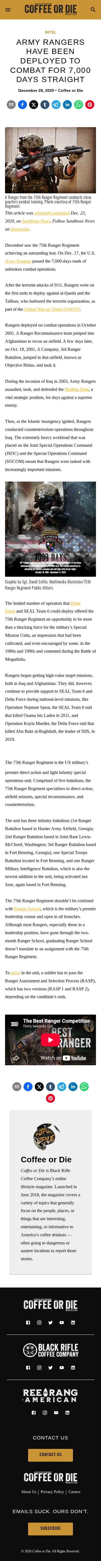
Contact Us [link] (51, 1455)
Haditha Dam (77, 389)
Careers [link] (74, 1492)
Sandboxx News (36, 221)
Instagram (20, 229)
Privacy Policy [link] (52, 1492)
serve (15, 972)
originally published (52, 213)
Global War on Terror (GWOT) (52, 309)
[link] (50, 9)
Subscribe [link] (50, 1529)
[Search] (93, 10)
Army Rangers (18, 261)
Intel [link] (50, 32)
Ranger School (27, 908)
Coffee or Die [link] (70, 90)
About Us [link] (28, 1492)
